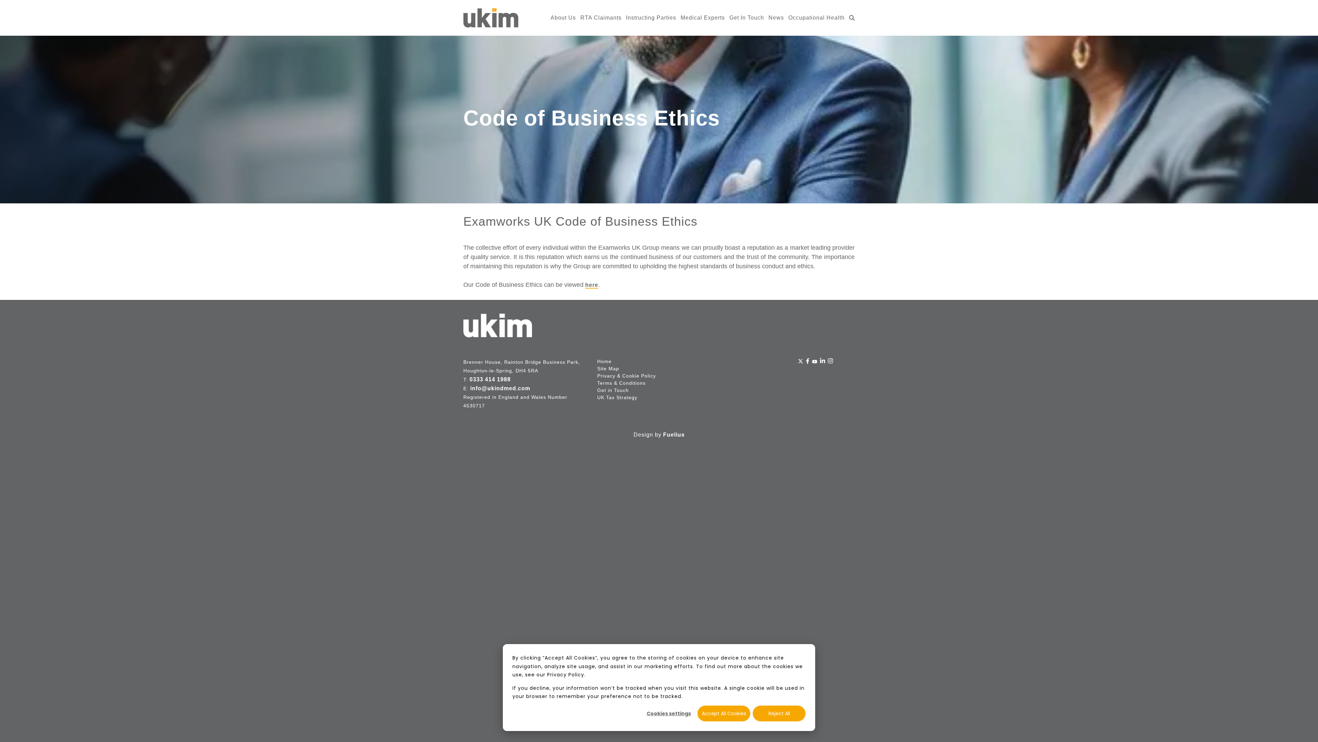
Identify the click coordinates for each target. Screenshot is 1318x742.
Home (604, 361)
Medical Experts (703, 18)
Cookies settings (669, 713)
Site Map (608, 368)
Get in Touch (613, 390)
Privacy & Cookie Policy (626, 376)
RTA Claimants (601, 18)
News (776, 18)
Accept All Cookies (724, 713)
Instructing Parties (651, 18)
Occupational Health (816, 18)
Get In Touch (746, 18)
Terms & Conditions (621, 383)
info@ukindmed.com (500, 388)
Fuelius (674, 435)
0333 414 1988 (490, 379)
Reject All (779, 713)
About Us (563, 18)
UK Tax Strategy (617, 397)
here (591, 285)
